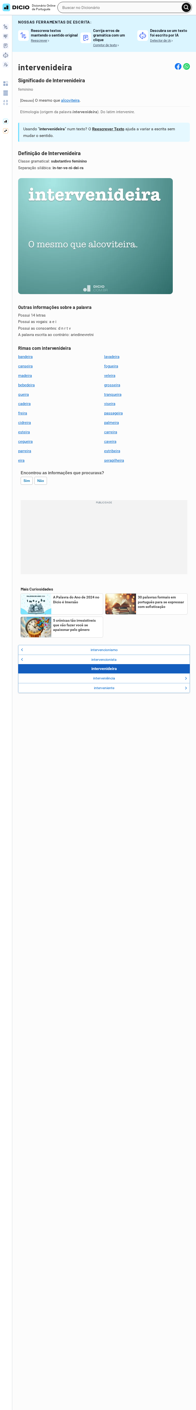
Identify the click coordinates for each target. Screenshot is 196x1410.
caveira (110, 441)
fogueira (111, 366)
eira (21, 460)
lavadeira (111, 356)
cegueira (25, 441)
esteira (24, 432)
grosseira (112, 385)
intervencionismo (104, 650)
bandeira (25, 356)
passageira (113, 413)
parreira (24, 451)
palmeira (111, 422)
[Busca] (186, 7)
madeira (25, 375)
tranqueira (112, 394)
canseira (25, 366)
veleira (109, 375)
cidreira (24, 422)
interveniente (104, 688)
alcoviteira (70, 100)
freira (22, 413)
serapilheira (114, 460)
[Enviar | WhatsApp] (186, 66)
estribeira (112, 451)
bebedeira (26, 385)
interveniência (104, 678)
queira (23, 394)
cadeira (24, 403)
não (40, 481)
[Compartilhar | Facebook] (178, 66)
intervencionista (104, 659)
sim (26, 481)
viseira (109, 403)
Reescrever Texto (108, 128)
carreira (110, 432)
